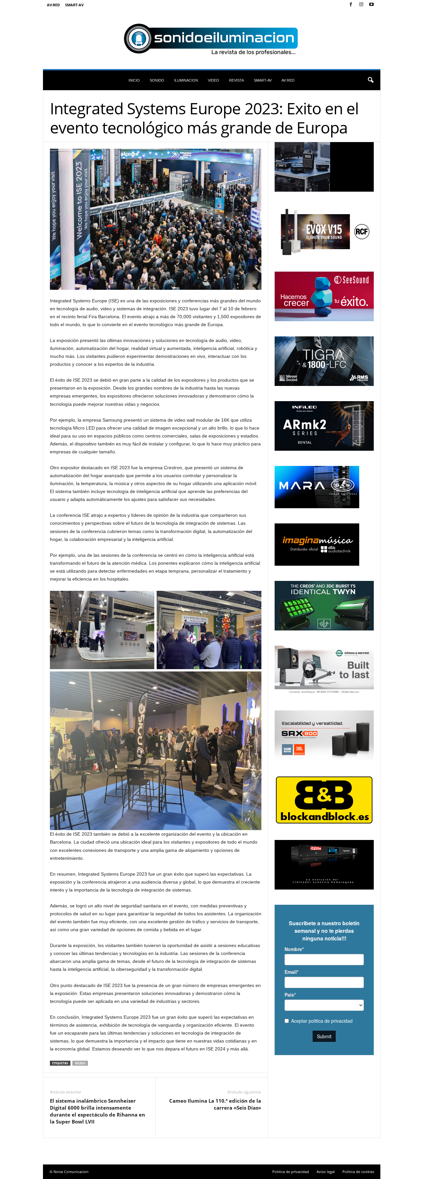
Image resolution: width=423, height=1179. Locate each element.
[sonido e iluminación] (211, 39)
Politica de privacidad (290, 1171)
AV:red (53, 4)
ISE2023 (80, 1063)
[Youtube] (371, 5)
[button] (370, 80)
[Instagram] (361, 5)
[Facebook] (351, 5)
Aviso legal (326, 1171)
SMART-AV (74, 4)
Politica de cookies (358, 1171)
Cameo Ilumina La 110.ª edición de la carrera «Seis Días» (215, 1104)
